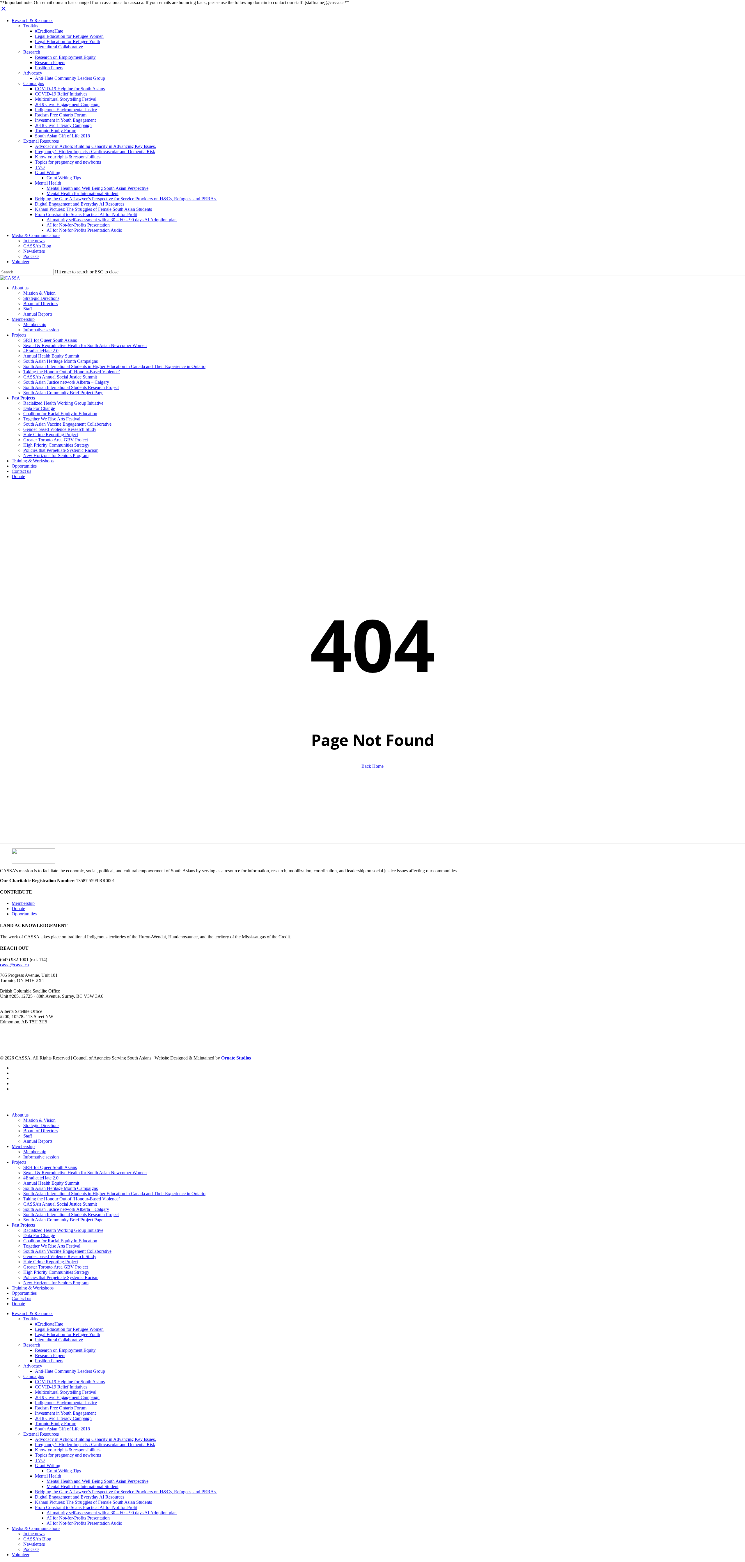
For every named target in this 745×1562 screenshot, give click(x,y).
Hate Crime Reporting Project (50, 1261)
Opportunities (24, 913)
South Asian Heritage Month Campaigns (60, 1188)
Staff (27, 1135)
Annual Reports (37, 1141)
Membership (23, 903)
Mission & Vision (39, 1120)
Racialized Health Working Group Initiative (63, 1230)
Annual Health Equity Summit (51, 1183)
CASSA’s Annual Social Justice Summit (60, 1204)
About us (20, 1114)
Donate (18, 908)
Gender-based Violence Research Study (59, 1256)
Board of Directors (40, 1130)
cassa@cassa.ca (14, 964)
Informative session (41, 1156)
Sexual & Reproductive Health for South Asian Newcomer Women (85, 1172)
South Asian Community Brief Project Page (63, 1219)
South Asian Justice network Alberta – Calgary (66, 1209)
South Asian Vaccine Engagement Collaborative (67, 1251)
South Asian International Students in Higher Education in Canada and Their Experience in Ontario (114, 1193)
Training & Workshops (33, 1287)
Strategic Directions (41, 1125)
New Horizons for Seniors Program (55, 1282)
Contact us (21, 1298)
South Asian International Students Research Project (71, 1214)
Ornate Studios (236, 1057)
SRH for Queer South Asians (50, 1167)
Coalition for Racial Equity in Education (60, 1240)
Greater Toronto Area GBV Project (55, 1266)
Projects (19, 1162)
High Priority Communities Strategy (56, 1272)
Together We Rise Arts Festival (51, 1245)
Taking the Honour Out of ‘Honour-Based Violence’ (71, 1198)
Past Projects (23, 1225)
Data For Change (39, 1235)
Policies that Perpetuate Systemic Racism (60, 1277)
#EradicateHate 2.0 (40, 1177)
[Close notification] (3, 10)
